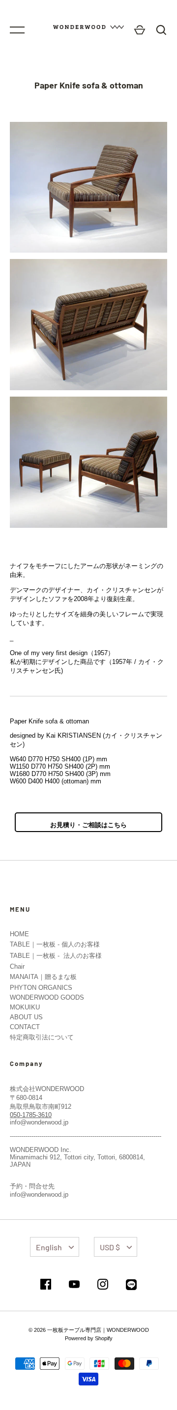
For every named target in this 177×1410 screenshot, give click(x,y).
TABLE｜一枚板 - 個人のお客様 (55, 944)
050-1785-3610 (31, 1115)
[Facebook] (45, 1285)
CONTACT (25, 1027)
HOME (19, 934)
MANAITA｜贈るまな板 (43, 976)
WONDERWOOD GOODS (47, 997)
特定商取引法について (42, 1037)
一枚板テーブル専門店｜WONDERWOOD (98, 1330)
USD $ (110, 1247)
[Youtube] (74, 1285)
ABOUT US (26, 1017)
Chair (17, 966)
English (49, 1247)
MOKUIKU (25, 1007)
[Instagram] (102, 1285)
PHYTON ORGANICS (41, 987)
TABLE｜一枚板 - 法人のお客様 (56, 955)
